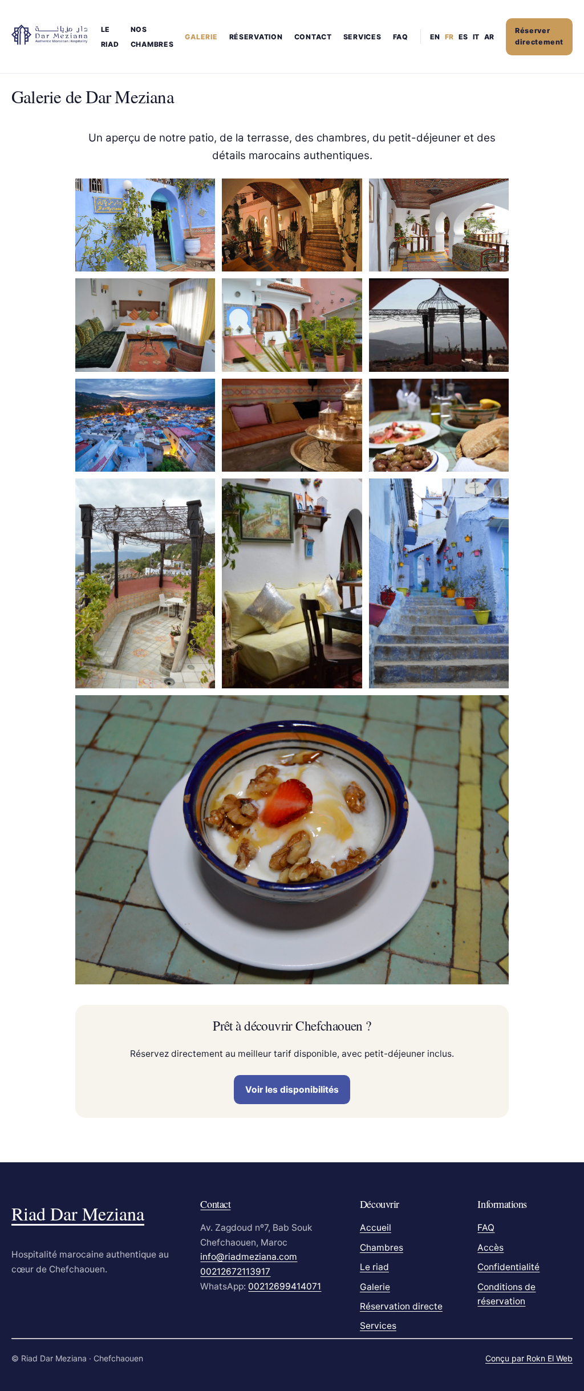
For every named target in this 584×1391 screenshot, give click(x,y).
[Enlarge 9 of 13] (494, 393)
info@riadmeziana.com (248, 1256)
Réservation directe (401, 1306)
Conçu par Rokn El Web (529, 1358)
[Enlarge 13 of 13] (494, 710)
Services (362, 37)
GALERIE (201, 37)
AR (489, 37)
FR (449, 37)
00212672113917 (235, 1271)
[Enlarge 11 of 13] (347, 493)
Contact (215, 1204)
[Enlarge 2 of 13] (347, 193)
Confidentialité (508, 1267)
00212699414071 (284, 1286)
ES (463, 37)
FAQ (400, 37)
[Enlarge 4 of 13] (200, 293)
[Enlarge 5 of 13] (347, 293)
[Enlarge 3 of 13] (494, 193)
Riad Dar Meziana (77, 1213)
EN (435, 37)
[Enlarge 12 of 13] (494, 493)
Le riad (374, 1267)
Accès (490, 1247)
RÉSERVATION (256, 37)
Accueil (375, 1227)
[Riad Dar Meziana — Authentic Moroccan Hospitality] (49, 34)
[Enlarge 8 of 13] (347, 393)
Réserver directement (539, 36)
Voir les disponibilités (292, 1089)
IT (476, 37)
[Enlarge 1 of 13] (200, 193)
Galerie (375, 1286)
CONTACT (313, 37)
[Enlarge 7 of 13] (200, 393)
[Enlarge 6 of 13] (494, 293)
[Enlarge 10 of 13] (200, 493)
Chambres (381, 1247)
